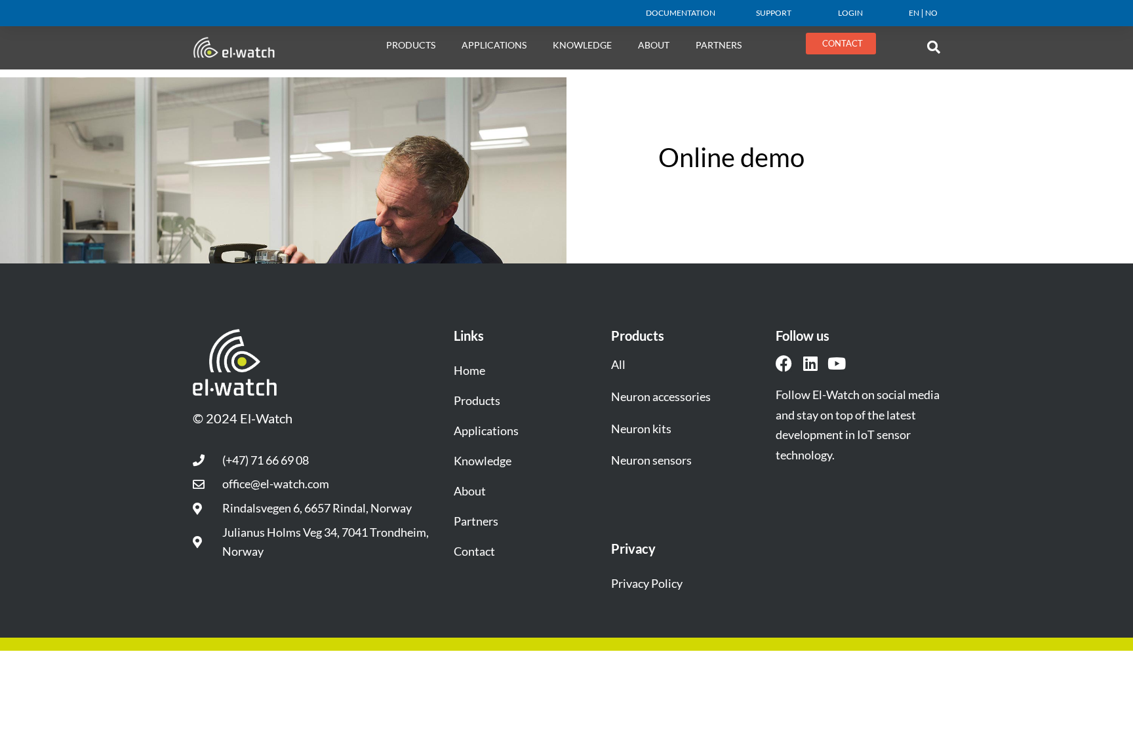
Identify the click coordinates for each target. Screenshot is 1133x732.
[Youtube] (836, 363)
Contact (474, 551)
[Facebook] (784, 363)
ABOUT (653, 44)
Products (410, 44)
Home (469, 370)
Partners (719, 44)
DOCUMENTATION (680, 13)
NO (931, 13)
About (470, 491)
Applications (494, 44)
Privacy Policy (647, 583)
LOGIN (850, 13)
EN (914, 13)
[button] (933, 47)
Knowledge (582, 44)
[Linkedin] (810, 363)
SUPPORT (773, 13)
